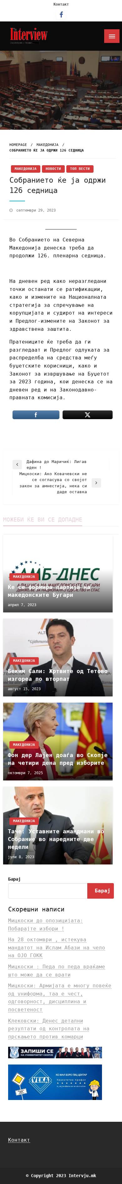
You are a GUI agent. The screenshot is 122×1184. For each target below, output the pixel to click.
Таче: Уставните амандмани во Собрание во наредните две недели (56, 839)
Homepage (18, 145)
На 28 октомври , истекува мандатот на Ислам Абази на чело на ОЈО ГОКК (56, 947)
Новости (53, 169)
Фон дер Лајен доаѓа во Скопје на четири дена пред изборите (58, 759)
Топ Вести (80, 169)
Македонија (47, 145)
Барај (14, 879)
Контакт (61, 4)
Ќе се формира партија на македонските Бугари (49, 591)
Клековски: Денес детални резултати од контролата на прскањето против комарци (48, 1029)
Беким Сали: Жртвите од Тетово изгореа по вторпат (58, 675)
